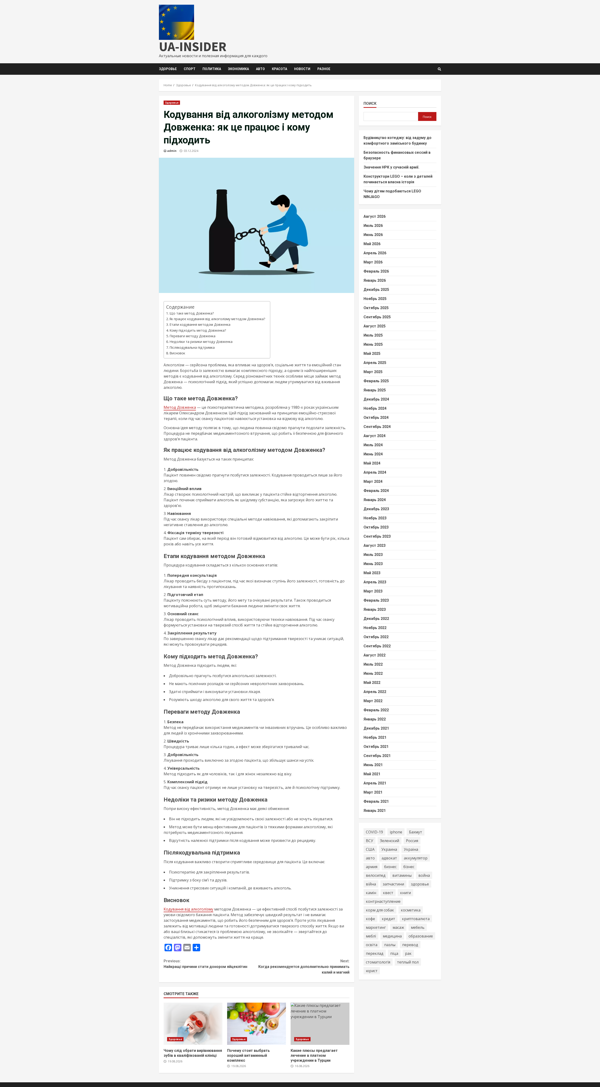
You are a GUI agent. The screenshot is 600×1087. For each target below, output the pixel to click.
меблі (371, 935)
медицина (392, 935)
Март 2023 (373, 591)
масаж (398, 927)
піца (394, 953)
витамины (402, 875)
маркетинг (376, 927)
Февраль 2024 (376, 490)
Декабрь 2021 (376, 728)
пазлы (389, 944)
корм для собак (380, 909)
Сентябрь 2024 (377, 426)
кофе (370, 918)
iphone (396, 831)
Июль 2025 (373, 335)
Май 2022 (372, 682)
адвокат (389, 857)
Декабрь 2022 (376, 618)
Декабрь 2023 (376, 509)
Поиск (370, 103)
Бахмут (415, 831)
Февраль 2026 (376, 271)
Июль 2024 (373, 445)
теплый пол (408, 961)
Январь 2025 (375, 390)
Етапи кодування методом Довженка (199, 324)
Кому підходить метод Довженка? (197, 330)
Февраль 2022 (376, 710)
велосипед (376, 875)
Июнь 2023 (373, 564)
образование (421, 935)
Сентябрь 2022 (377, 646)
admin (171, 151)
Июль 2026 (373, 225)
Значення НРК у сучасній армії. (391, 167)
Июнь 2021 (373, 765)
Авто (260, 69)
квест (388, 892)
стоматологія (378, 961)
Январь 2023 (375, 609)
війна (371, 883)
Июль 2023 (373, 554)
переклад (374, 953)
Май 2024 (372, 463)
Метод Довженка (180, 407)
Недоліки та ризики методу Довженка (200, 341)
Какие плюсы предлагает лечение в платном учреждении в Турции (320, 1024)
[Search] (439, 69)
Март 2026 (373, 262)
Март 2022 (373, 701)
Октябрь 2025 (376, 308)
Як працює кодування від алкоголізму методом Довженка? (217, 319)
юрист (372, 970)
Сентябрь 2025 (377, 317)
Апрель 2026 (375, 253)
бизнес (390, 866)
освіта (371, 944)
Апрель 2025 (375, 362)
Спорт (189, 69)
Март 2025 (373, 372)
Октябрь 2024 (376, 417)
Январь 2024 (375, 500)
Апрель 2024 (375, 472)
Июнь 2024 (373, 454)
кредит (388, 918)
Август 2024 (375, 436)
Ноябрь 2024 (375, 408)
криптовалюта (416, 918)
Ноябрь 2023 (375, 518)
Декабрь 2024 (376, 399)
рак (408, 953)
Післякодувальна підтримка (192, 347)
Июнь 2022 (373, 673)
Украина (389, 849)
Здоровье (168, 69)
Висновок (177, 353)
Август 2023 (375, 545)
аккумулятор (416, 857)
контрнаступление (383, 901)
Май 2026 (372, 244)
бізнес (408, 866)
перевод (410, 944)
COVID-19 (374, 831)
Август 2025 (375, 326)
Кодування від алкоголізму (188, 909)
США (370, 849)
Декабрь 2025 (376, 289)
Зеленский (389, 840)
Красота (279, 69)
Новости (302, 69)
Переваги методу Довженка (192, 336)
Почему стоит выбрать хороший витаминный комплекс (256, 1024)
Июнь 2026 (373, 234)
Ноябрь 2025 (375, 298)
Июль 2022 (373, 664)
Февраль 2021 (376, 801)
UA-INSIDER (192, 46)
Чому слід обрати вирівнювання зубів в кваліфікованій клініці (193, 1024)
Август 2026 (375, 216)
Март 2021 (373, 792)
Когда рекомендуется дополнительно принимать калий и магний (303, 967)
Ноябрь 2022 (375, 628)
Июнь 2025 (373, 344)
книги (405, 892)
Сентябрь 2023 (377, 536)
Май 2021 (372, 774)
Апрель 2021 (375, 783)
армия (371, 866)
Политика (211, 69)
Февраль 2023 (376, 600)
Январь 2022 (375, 719)
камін (371, 892)
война (424, 875)
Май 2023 (372, 573)
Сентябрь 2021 (377, 755)
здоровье (420, 883)
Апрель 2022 (375, 692)
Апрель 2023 (375, 582)
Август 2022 (375, 655)
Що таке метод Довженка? (191, 313)
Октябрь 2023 (376, 527)
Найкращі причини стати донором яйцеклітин (205, 964)
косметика (410, 909)
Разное (323, 69)
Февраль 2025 (376, 381)
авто (370, 857)
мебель (417, 927)
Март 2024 (373, 481)
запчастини (393, 883)
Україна (411, 849)
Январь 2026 (375, 280)
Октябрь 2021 (376, 746)
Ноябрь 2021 (375, 737)
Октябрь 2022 (376, 637)
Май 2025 (372, 353)
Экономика (238, 69)
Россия (412, 840)
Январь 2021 (375, 810)
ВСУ (369, 840)
